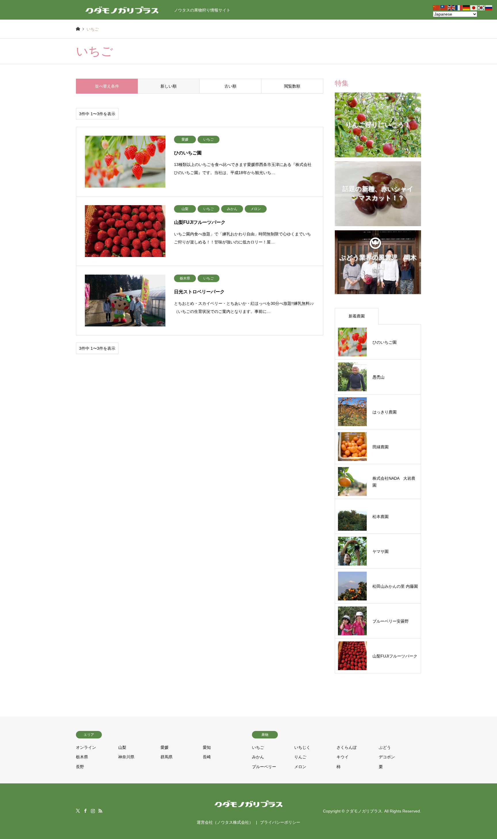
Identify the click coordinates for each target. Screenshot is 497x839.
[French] (459, 7)
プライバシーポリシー (280, 822)
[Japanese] (474, 7)
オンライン (86, 747)
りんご (300, 757)
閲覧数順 (292, 86)
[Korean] (481, 7)
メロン (300, 766)
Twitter (78, 811)
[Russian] (489, 7)
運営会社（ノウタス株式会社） (225, 822)
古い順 (230, 86)
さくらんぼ (347, 747)
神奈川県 (126, 757)
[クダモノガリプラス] (249, 808)
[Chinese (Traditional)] (444, 7)
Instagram (93, 811)
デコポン (387, 757)
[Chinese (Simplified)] (436, 7)
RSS (100, 811)
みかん (258, 757)
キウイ (343, 757)
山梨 (122, 747)
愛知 (207, 747)
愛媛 (164, 747)
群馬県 (166, 757)
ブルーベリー (264, 766)
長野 (80, 766)
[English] (451, 7)
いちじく (302, 747)
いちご (258, 747)
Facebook (85, 811)
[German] (466, 7)
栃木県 (82, 757)
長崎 (207, 757)
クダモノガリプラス (364, 811)
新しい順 (168, 86)
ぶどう (385, 747)
